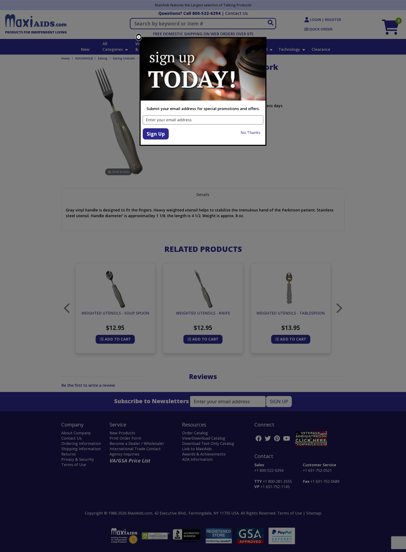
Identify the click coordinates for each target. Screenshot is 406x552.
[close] (138, 37)
